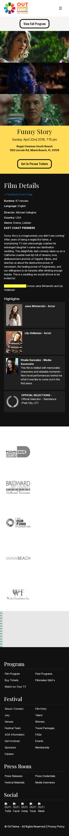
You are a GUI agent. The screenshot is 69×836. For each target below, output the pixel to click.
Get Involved (12, 741)
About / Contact (14, 708)
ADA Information (14, 734)
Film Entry (41, 708)
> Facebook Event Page (18, 194)
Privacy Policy (56, 826)
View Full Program (35, 23)
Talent (38, 715)
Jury (7, 715)
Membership (42, 747)
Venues (9, 721)
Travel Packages (45, 728)
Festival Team (13, 728)
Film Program (12, 673)
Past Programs (43, 673)
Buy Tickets (11, 680)
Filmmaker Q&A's (45, 680)
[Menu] (60, 8)
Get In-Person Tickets (34, 163)
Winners (40, 721)
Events (39, 741)
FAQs (38, 734)
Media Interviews (45, 782)
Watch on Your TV (15, 686)
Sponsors (10, 747)
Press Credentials (45, 776)
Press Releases (13, 776)
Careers (9, 754)
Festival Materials (15, 782)
